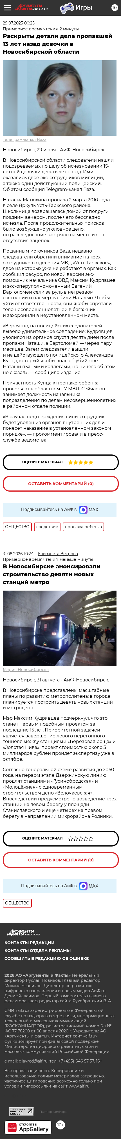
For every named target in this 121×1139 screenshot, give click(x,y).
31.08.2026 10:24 (18, 553)
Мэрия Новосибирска (26, 669)
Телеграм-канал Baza (24, 139)
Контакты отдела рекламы (38, 950)
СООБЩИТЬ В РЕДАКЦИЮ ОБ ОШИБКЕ (47, 958)
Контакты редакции (30, 942)
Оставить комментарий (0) (61, 483)
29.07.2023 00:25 (19, 23)
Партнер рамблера (53, 1111)
